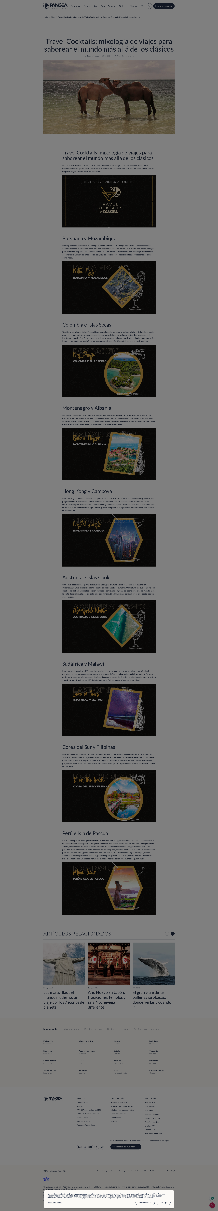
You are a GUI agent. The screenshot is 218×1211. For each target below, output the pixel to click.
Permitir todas (145, 1203)
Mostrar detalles (55, 1203)
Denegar (163, 1203)
